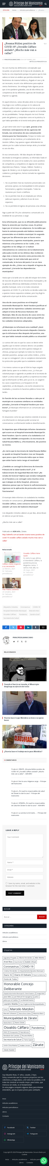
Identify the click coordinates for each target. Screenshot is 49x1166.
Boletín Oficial (30, 962)
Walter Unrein (25, 1045)
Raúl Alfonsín (25, 1032)
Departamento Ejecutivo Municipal (31, 971)
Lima (5, 1010)
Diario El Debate (22, 974)
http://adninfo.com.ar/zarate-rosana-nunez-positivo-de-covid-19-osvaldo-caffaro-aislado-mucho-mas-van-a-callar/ (23, 537)
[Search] (45, 4)
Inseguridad (40, 993)
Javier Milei (7, 997)
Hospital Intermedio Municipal (15, 611)
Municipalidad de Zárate (20, 1018)
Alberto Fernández (25, 958)
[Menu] (3, 4)
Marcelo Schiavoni (10, 1013)
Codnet (24, 1154)
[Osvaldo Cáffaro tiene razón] (33, 564)
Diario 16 (8, 975)
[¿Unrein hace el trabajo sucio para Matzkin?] (24, 736)
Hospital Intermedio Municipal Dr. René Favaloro (19, 993)
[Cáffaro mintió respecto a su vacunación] (11, 557)
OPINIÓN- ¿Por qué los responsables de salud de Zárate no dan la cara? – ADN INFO (28, 804)
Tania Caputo (28, 1040)
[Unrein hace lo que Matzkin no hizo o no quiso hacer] (24, 703)
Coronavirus (25, 607)
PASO (5, 1032)
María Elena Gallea (25, 1013)
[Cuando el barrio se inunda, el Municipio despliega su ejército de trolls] (24, 669)
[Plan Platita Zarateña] (11, 583)
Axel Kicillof (19, 962)
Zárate (38, 1044)
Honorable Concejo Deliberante (18, 986)
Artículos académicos (10, 933)
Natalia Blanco (8, 1023)
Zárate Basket (9, 1050)
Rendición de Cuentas (11, 1035)
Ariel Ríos (8, 961)
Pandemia (23, 614)
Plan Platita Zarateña (10, 589)
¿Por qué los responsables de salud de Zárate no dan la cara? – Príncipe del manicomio (28, 793)
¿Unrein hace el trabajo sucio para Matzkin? (23, 751)
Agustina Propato (10, 958)
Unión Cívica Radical (10, 1045)
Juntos (36, 997)
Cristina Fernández (10, 971)
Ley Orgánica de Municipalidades (32, 1004)
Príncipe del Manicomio (24, 1152)
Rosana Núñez (27, 1035)
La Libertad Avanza (27, 1000)
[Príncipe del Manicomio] (25, 4)
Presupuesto (14, 1032)
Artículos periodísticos (38, 61)
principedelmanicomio (12, 59)
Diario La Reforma (39, 975)
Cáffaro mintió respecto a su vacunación (11, 565)
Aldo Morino (39, 958)
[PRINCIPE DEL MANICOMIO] (23, 1070)
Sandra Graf (34, 614)
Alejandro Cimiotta (11, 607)
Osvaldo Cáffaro (10, 614)
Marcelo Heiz (34, 611)
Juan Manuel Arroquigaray (23, 997)
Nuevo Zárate (19, 1023)
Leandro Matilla (11, 1004)
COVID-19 (36, 607)
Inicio (4, 1099)
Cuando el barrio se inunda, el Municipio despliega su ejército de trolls (21, 685)
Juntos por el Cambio (11, 1000)
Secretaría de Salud (11, 618)
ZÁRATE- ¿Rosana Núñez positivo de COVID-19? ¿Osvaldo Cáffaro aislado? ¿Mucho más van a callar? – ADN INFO (28, 771)
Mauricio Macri (38, 1013)
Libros (4, 941)
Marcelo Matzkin (22, 1009)
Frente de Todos (10, 979)
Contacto (5, 1116)
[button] (43, 1160)
